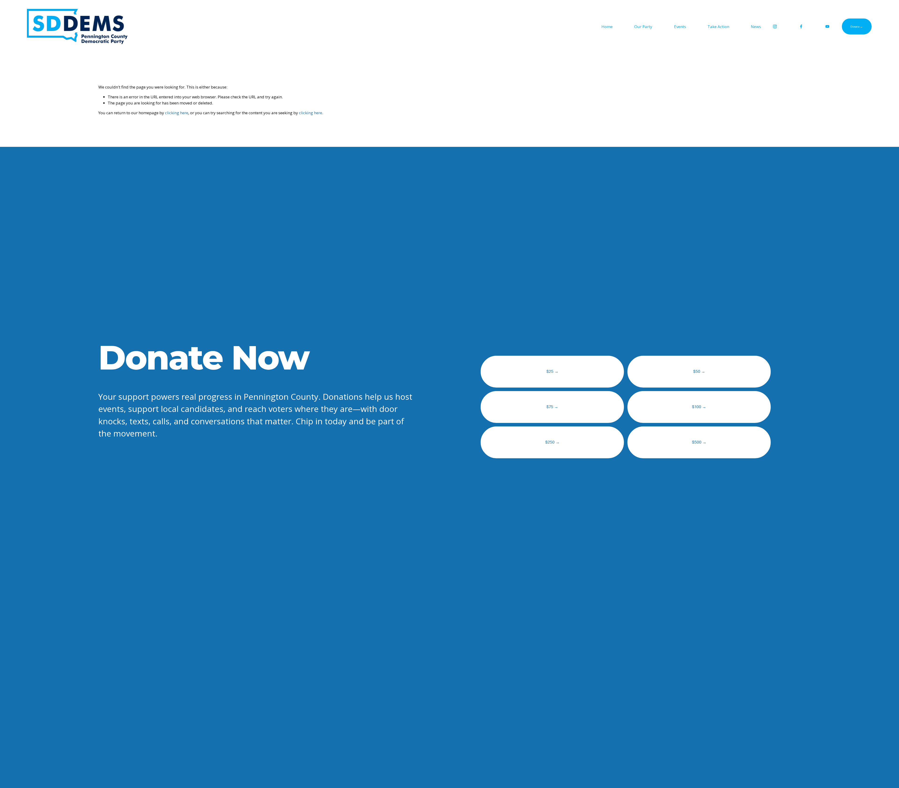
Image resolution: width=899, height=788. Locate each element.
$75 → (552, 406)
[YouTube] (827, 26)
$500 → (699, 442)
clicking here (176, 112)
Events (680, 26)
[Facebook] (801, 26)
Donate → (857, 26)
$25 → (552, 371)
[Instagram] (775, 26)
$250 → (552, 442)
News (756, 26)
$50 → (699, 371)
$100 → (699, 406)
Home (607, 26)
